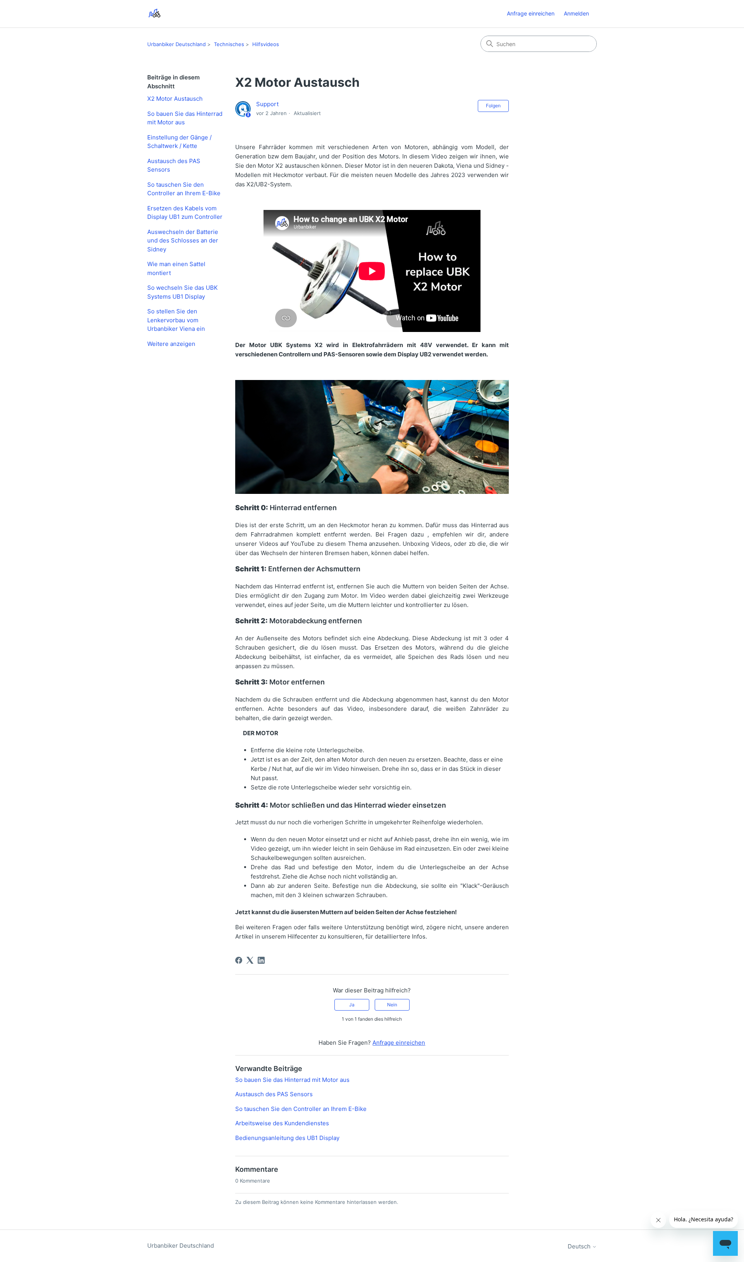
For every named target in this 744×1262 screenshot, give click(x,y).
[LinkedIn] (261, 960)
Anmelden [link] (576, 13)
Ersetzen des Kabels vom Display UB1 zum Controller (184, 213)
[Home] (154, 14)
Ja (352, 1005)
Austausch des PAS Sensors (173, 165)
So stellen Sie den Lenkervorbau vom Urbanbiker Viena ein (176, 320)
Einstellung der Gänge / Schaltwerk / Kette (179, 142)
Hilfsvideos (265, 44)
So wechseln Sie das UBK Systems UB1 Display (182, 292)
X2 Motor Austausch (175, 98)
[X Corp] (249, 960)
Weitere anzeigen (171, 343)
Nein (392, 1005)
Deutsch (580, 1246)
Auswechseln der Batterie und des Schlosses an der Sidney (182, 240)
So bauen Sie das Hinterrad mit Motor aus (184, 118)
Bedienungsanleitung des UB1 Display (287, 1138)
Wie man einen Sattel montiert (176, 268)
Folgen (493, 105)
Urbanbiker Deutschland (176, 44)
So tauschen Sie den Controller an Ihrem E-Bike (183, 189)
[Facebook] (238, 960)
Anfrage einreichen (531, 13)
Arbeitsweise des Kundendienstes (282, 1123)
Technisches (229, 44)
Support (267, 104)
